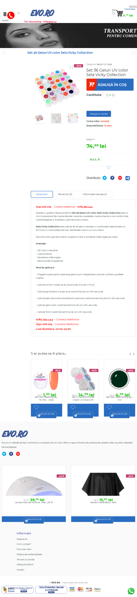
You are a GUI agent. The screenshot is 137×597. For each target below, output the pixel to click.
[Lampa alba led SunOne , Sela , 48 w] (34, 484)
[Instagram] (120, 178)
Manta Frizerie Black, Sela (103, 502)
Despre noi (22, 539)
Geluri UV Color (104, 64)
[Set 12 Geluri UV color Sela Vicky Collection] (4, 52)
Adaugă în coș (112, 85)
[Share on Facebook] (113, 178)
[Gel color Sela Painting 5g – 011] (119, 378)
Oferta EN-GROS (25, 564)
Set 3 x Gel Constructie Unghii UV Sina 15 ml (83, 398)
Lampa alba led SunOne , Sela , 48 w (34, 502)
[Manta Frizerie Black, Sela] (103, 484)
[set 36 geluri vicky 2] (56, 88)
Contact (20, 569)
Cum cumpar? (24, 544)
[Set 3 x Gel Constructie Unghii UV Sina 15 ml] (133, 52)
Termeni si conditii (26, 559)
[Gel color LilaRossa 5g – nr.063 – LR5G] (46, 378)
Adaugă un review (99, 114)
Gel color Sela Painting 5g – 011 (119, 398)
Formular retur (24, 549)
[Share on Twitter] (105, 178)
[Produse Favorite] (113, 15)
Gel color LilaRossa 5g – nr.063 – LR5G (46, 398)
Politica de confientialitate (29, 554)
